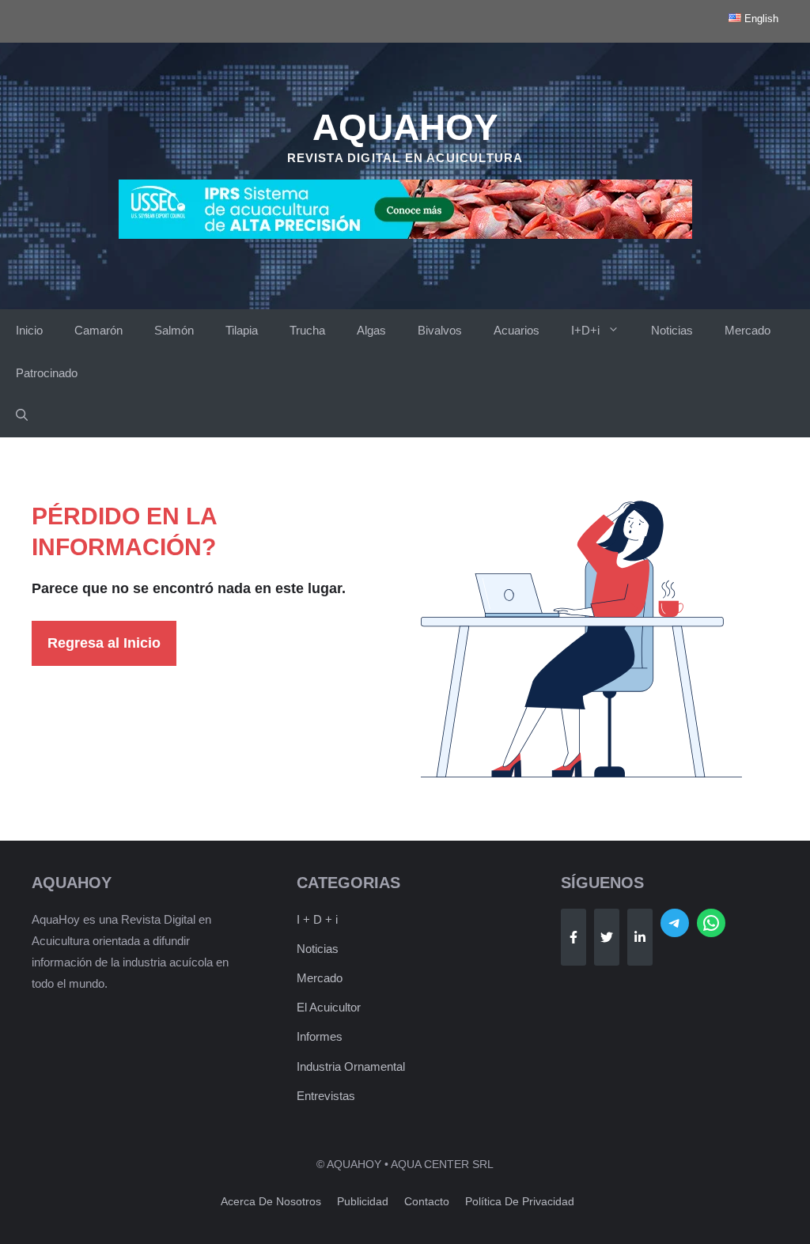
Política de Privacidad (519, 1201)
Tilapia (241, 330)
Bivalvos (440, 330)
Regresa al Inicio (104, 643)
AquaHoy (405, 127)
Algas (371, 330)
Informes (320, 1036)
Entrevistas (326, 1095)
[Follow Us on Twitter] (606, 937)
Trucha (307, 330)
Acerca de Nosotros (271, 1201)
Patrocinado (47, 373)
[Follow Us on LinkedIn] (640, 937)
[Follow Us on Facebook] (573, 937)
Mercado (747, 330)
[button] (22, 416)
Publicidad (362, 1201)
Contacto (426, 1201)
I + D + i (317, 919)
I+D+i (585, 330)
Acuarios (516, 330)
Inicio (29, 330)
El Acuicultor (329, 1007)
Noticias (672, 330)
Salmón (174, 330)
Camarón (98, 330)
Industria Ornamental (351, 1066)
